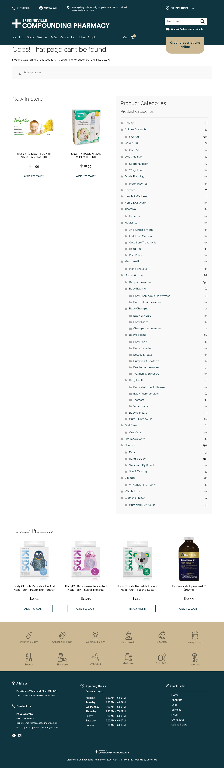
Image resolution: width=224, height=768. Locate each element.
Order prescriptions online (185, 45)
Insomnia (130, 209)
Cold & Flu (131, 143)
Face (132, 452)
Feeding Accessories (146, 367)
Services (42, 37)
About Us (18, 37)
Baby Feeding (137, 334)
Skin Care (62, 664)
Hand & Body (137, 458)
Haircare (130, 190)
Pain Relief (135, 255)
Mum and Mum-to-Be (142, 505)
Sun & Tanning (138, 471)
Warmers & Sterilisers (146, 373)
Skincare (130, 445)
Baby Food (140, 342)
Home (175, 695)
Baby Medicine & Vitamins (149, 387)
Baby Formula (142, 348)
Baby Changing (139, 308)
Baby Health (136, 380)
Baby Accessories (140, 282)
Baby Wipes (140, 322)
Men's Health (133, 261)
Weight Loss (136, 170)
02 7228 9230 (23, 8)
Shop (30, 37)
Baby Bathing (137, 288)
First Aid (134, 136)
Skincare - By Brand (141, 465)
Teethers (138, 400)
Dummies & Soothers (146, 361)
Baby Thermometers (146, 393)
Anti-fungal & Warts (141, 229)
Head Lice (135, 248)
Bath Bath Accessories (147, 302)
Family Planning (134, 176)
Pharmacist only (135, 439)
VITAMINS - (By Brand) (142, 485)
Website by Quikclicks (146, 759)
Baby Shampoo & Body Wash (151, 296)
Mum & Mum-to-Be (140, 419)
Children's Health (135, 129)
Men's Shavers (138, 268)
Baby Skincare (142, 315)
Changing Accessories (147, 328)
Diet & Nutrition (134, 156)
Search (202, 21)
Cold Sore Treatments (142, 242)
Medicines (131, 222)
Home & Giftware (135, 202)
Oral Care (131, 425)
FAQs (54, 37)
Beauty (129, 123)
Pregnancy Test (138, 183)
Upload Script (86, 37)
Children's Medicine (141, 236)
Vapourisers (140, 406)
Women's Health (135, 497)
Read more (137, 608)
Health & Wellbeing (137, 196)
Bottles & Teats (142, 354)
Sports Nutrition (138, 163)
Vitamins (130, 477)
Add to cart (34, 176)
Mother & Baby (134, 275)
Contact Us (67, 37)
